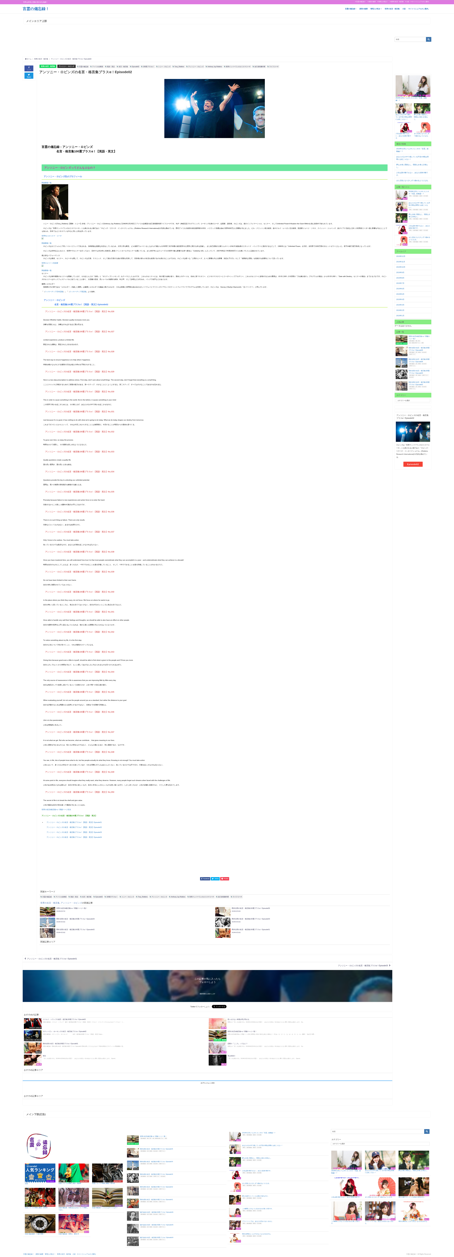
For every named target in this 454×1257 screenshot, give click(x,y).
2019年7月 (400, 283)
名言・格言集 (123, 66)
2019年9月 (400, 272)
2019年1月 (400, 315)
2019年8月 (400, 278)
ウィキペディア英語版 (78, 291)
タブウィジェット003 (207, 1083)
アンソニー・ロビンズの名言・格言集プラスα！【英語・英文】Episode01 (74, 822)
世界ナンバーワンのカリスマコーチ (238, 66)
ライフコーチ (274, 66)
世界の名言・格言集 (397, 1)
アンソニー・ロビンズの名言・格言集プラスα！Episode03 (363, 965)
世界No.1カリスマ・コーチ (52, 236)
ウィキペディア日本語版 (54, 291)
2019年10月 (400, 267)
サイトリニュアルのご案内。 (421, 1)
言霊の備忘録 (83, 66)
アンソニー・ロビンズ (66, 66)
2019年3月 (400, 305)
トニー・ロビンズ (164, 66)
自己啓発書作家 (260, 66)
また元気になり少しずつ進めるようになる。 (412, 180)
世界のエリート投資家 (50, 263)
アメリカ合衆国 (97, 66)
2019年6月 (400, 288)
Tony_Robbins (179, 66)
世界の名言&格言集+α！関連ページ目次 (56, 809)
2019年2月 (400, 310)
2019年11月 (400, 262)
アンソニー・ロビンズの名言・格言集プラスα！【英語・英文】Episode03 (74, 832)
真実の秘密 (372, 1)
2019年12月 (400, 256)
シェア (29, 69)
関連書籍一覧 (47, 183)
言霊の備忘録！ (361, 1)
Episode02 (135, 66)
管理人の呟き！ (383, 1)
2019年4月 (400, 299)
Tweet (29, 77)
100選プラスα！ (148, 66)
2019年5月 (400, 294)
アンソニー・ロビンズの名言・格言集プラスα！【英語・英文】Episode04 (74, 837)
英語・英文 (111, 66)
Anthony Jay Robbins (215, 66)
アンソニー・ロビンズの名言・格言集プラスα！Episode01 (52, 959)
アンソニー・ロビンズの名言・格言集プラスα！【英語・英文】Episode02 (74, 827)
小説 (407, 1)
